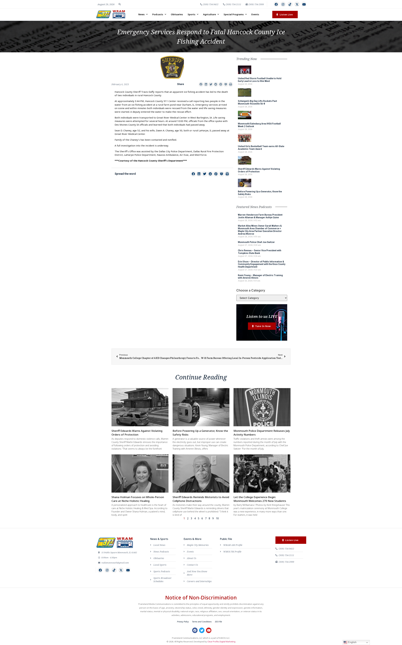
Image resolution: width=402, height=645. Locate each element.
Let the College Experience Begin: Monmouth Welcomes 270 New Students (260, 499)
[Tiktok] (290, 4)
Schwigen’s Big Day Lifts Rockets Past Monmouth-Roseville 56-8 (257, 102)
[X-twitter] (297, 4)
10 (217, 518)
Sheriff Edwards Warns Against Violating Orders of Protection (259, 170)
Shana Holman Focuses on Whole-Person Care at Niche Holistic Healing (137, 499)
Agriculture (209, 14)
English (351, 642)
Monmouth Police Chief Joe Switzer (256, 242)
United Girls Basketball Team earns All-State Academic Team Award (261, 147)
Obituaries (177, 14)
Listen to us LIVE (261, 316)
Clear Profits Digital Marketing (221, 641)
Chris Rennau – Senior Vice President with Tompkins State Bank (259, 251)
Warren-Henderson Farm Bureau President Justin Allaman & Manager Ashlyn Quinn (260, 216)
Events (255, 14)
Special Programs (234, 14)
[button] (119, 4)
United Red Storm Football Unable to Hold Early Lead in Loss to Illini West (259, 79)
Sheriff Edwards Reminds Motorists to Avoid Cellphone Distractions (201, 499)
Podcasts (157, 14)
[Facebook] (276, 4)
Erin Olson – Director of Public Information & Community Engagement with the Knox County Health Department (261, 264)
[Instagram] (283, 4)
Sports (191, 14)
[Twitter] (201, 630)
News (141, 14)
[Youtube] (304, 4)
